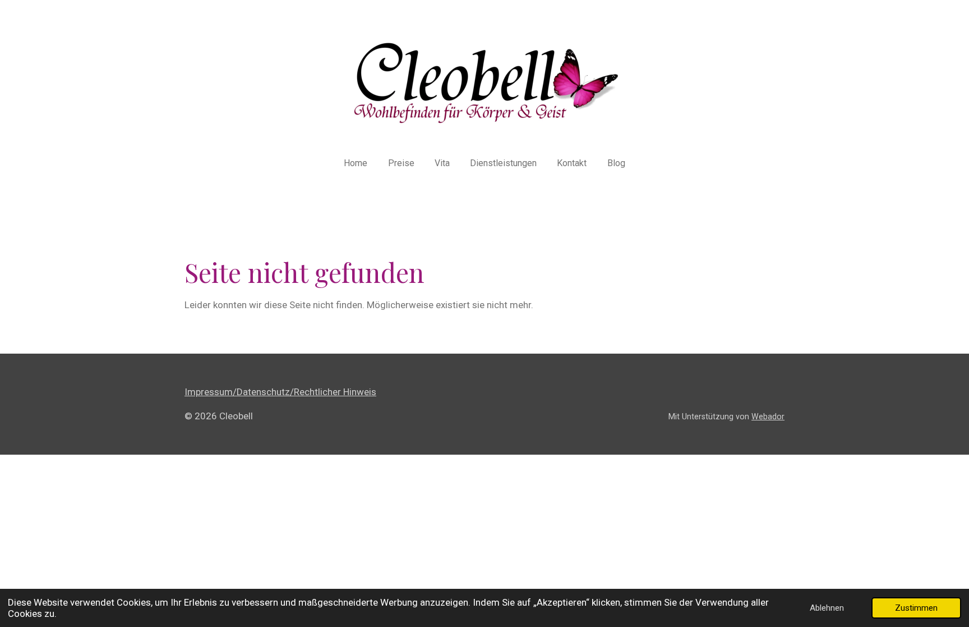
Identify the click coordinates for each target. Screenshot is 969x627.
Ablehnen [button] (827, 608)
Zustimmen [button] (916, 608)
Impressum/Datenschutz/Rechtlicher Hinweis (280, 391)
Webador (768, 416)
